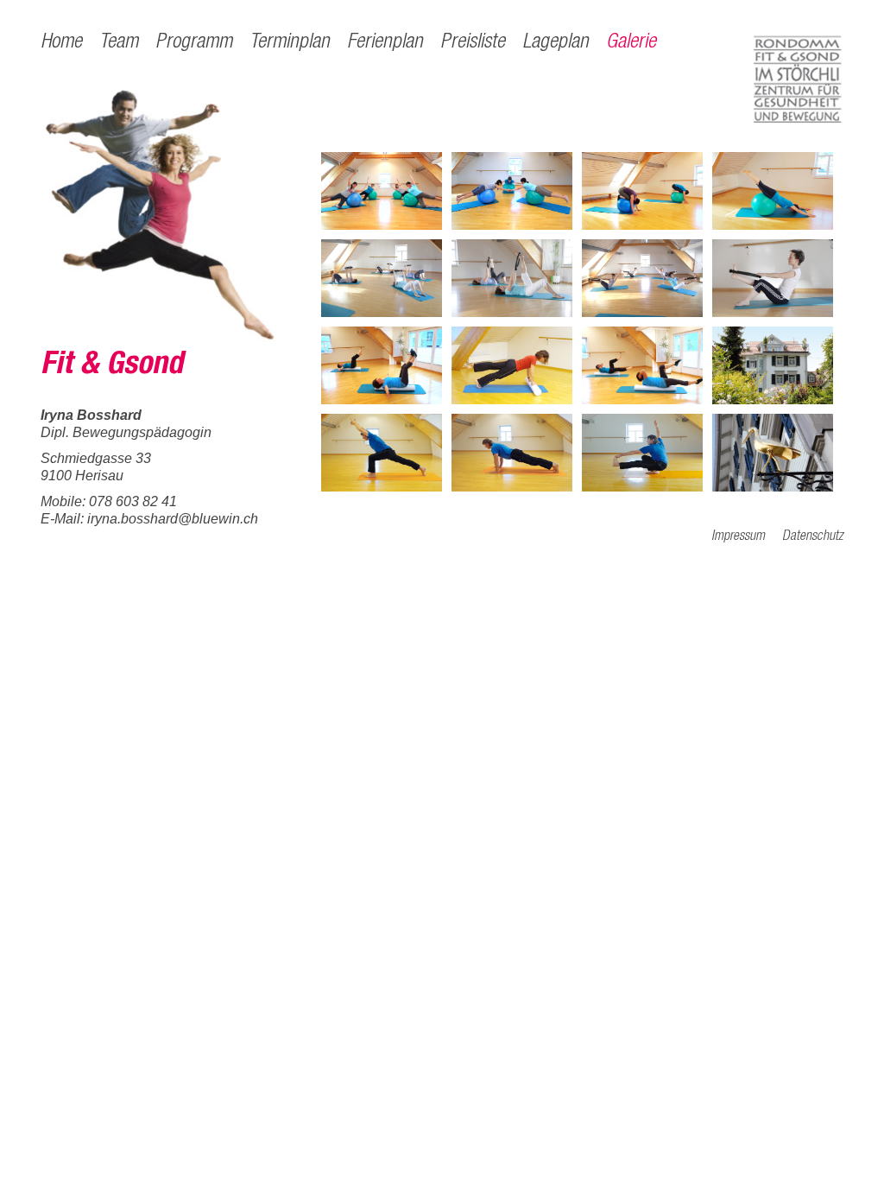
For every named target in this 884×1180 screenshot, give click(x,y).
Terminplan (289, 43)
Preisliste (472, 43)
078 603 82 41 (133, 501)
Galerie (631, 43)
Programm (193, 43)
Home (61, 43)
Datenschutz (812, 537)
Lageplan (555, 43)
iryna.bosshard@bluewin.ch (172, 518)
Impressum (738, 537)
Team (118, 43)
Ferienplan (385, 43)
